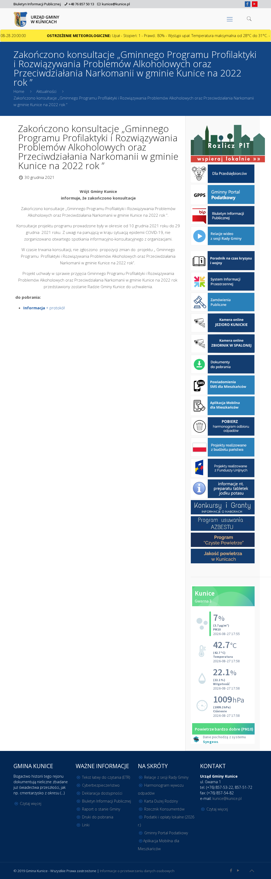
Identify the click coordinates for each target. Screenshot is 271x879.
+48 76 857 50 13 (81, 4)
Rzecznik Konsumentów (164, 809)
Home (18, 91)
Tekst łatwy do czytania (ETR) (106, 777)
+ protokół (44, 307)
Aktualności (46, 91)
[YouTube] (255, 3)
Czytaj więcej (30, 803)
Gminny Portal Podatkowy (166, 832)
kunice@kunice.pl (116, 4)
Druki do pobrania (97, 816)
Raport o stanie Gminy (101, 809)
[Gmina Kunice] (37, 18)
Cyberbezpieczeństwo (101, 785)
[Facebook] (247, 3)
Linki (85, 824)
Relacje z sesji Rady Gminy (166, 777)
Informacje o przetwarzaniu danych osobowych (137, 870)
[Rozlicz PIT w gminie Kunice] (228, 144)
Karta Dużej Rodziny (161, 801)
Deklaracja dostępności (102, 793)
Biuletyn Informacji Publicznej (37, 4)
